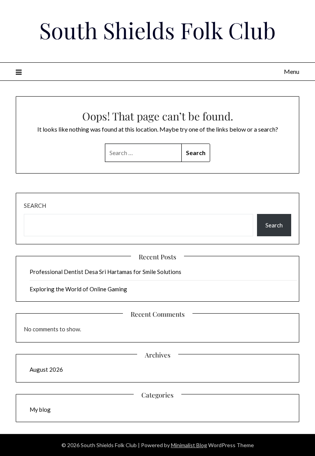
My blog (40, 409)
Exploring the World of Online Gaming (78, 289)
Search (35, 205)
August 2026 (46, 369)
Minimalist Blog (189, 445)
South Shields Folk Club (157, 30)
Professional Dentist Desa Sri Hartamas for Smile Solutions (105, 271)
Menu (291, 71)
